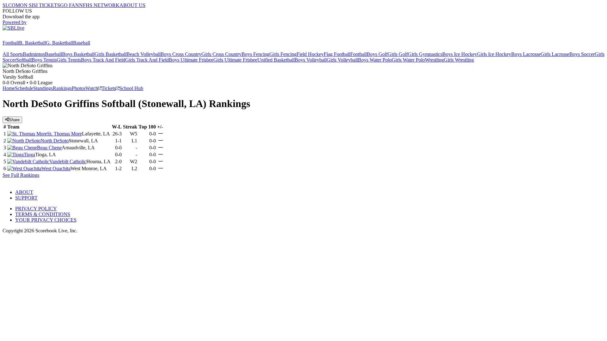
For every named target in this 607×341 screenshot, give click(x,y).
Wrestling (434, 60)
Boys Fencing (255, 54)
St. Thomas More (64, 133)
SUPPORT (26, 197)
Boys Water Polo (375, 60)
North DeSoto (54, 140)
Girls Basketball (110, 54)
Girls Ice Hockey (494, 54)
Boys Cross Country (181, 54)
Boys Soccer (582, 54)
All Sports (13, 54)
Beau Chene (49, 147)
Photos (78, 88)
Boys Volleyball (311, 60)
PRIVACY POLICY (36, 208)
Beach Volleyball (143, 54)
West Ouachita (56, 168)
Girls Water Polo (408, 60)
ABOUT (24, 192)
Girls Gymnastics (425, 54)
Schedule (24, 88)
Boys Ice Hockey (459, 54)
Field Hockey (310, 54)
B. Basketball (32, 42)
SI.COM (11, 5)
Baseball (81, 42)
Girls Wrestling (459, 60)
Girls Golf (398, 54)
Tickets (108, 88)
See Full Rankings (21, 175)
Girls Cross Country (221, 54)
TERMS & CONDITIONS (42, 214)
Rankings (62, 88)
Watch (91, 88)
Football (11, 42)
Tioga (29, 154)
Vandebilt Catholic (67, 161)
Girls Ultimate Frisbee (235, 60)
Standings (43, 88)
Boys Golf (377, 54)
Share (14, 119)
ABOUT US (132, 5)
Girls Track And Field (147, 60)
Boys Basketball (78, 54)
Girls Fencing (283, 54)
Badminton (34, 54)
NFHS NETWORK (99, 5)
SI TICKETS (46, 5)
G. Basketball (59, 42)
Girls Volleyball (342, 60)
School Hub (131, 88)
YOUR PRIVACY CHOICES (46, 220)
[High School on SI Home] (27, 37)
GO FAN (69, 5)
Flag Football (337, 54)
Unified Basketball (276, 60)
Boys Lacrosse (526, 54)
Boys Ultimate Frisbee (191, 60)
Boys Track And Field (103, 60)
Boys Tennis (44, 60)
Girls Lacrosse (555, 54)
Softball (24, 60)
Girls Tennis (69, 60)
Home (9, 88)
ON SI (26, 5)
